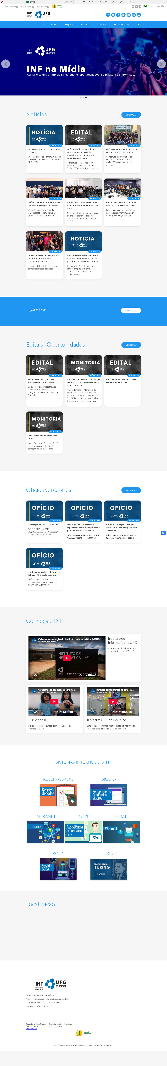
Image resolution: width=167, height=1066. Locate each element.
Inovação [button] (102, 24)
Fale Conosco (31, 1028)
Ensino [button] (53, 24)
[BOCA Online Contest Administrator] (58, 879)
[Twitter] (123, 15)
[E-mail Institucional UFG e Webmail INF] (121, 842)
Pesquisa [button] (68, 24)
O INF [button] (40, 24)
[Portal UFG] (42, 17)
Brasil (32, 2)
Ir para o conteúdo (9, 7)
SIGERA (109, 778)
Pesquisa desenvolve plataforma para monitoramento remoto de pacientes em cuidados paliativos (83, 258)
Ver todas (131, 115)
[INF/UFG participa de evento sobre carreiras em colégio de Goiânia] (44, 189)
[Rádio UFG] (134, 15)
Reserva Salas (58, 778)
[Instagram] (108, 15)
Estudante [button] (120, 24)
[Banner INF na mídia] (83, 61)
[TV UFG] (139, 15)
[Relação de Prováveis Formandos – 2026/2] (44, 136)
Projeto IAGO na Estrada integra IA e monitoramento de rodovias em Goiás (83, 205)
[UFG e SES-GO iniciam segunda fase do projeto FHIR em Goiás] (122, 189)
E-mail (121, 816)
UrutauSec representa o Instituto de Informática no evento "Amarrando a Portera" (43, 258)
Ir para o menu (26, 7)
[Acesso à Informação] (57, 6)
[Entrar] (2, 2)
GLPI (83, 816)
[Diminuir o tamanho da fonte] (136, 6)
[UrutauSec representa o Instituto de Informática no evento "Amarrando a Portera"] (44, 242)
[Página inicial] (29, 16)
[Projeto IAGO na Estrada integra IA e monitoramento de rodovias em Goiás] (83, 189)
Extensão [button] (85, 24)
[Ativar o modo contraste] (140, 6)
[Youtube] (113, 15)
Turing (109, 853)
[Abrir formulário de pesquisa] (139, 24)
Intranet (45, 816)
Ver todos (131, 310)
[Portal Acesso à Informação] (83, 1035)
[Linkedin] (129, 15)
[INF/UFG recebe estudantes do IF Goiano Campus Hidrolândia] (122, 136)
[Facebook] (118, 15)
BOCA (58, 853)
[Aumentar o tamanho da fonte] (133, 6)
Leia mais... (44, 381)
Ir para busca (42, 7)
